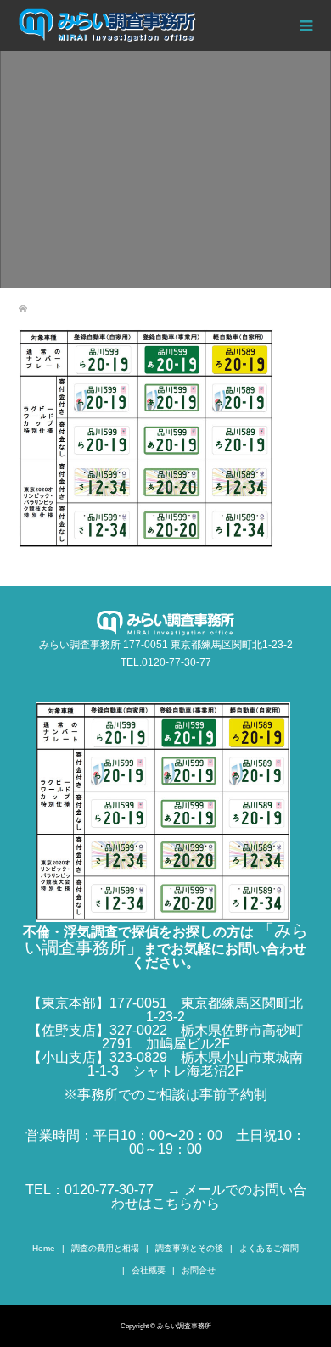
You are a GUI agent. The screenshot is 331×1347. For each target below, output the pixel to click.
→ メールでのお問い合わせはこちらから (208, 1196)
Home (43, 1248)
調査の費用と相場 (105, 1248)
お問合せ (199, 1270)
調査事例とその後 (189, 1248)
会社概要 (149, 1270)
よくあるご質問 (269, 1248)
